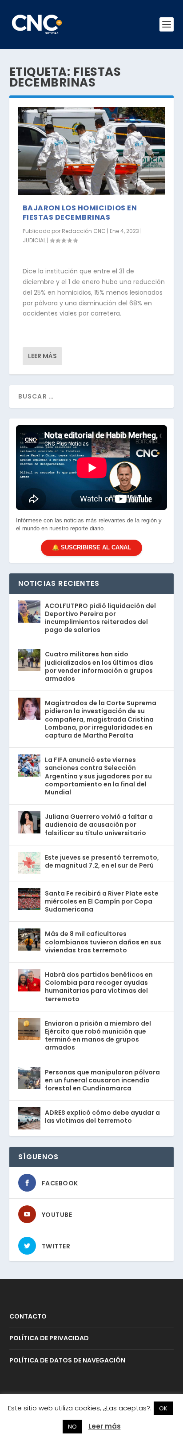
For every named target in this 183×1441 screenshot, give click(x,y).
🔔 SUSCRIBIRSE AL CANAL (91, 547)
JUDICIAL (34, 240)
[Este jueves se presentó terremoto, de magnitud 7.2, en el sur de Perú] (29, 863)
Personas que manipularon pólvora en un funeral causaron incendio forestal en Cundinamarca (102, 1080)
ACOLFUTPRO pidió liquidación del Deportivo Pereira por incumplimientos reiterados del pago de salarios (100, 618)
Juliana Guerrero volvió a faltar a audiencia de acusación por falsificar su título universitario (99, 824)
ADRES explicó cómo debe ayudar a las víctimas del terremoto (102, 1116)
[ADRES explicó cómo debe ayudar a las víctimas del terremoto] (29, 1118)
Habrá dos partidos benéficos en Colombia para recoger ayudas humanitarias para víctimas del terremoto (99, 986)
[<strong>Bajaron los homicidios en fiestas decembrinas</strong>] (91, 151)
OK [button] (163, 1408)
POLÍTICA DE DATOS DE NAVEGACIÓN (67, 1360)
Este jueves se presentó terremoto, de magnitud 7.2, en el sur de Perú (102, 861)
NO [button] (72, 1426)
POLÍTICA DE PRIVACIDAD (49, 1338)
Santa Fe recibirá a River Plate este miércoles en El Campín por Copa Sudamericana (102, 901)
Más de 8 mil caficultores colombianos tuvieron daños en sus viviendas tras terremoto (103, 941)
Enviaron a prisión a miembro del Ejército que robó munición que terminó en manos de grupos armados (98, 1035)
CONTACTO (28, 1316)
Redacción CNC (84, 231)
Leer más (42, 355)
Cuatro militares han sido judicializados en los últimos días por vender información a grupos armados (99, 666)
